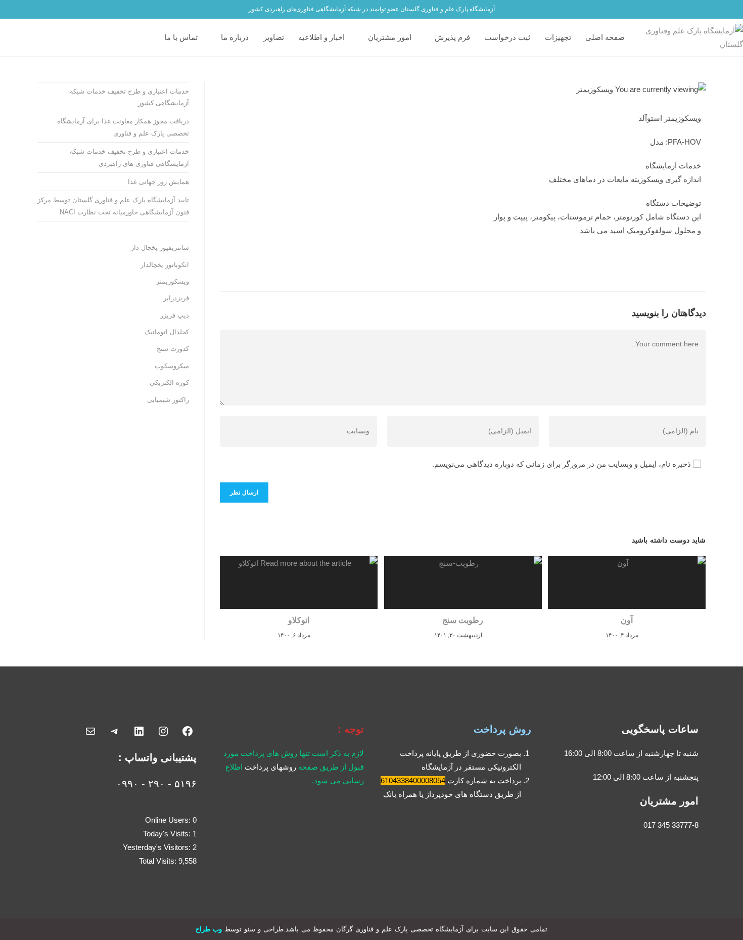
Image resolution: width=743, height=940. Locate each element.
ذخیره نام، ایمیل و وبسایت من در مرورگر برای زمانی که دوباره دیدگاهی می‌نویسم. (561, 464)
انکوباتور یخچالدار (165, 264)
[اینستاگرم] (163, 731)
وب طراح (209, 929)
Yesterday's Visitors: (158, 847)
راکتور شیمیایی (168, 400)
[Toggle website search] (152, 37)
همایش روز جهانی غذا (158, 182)
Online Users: (169, 820)
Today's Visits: (168, 833)
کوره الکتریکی (169, 382)
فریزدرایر (176, 298)
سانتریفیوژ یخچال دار (160, 247)
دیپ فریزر (174, 315)
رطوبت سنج (462, 620)
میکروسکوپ (172, 366)
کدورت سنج (173, 348)
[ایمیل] (90, 731)
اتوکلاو (298, 620)
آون (627, 620)
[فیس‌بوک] (187, 731)
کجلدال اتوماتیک (167, 332)
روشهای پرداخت (270, 767)
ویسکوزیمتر (172, 281)
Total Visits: (158, 861)
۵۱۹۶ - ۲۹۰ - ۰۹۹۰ (156, 783)
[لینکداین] (139, 731)
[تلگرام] (115, 731)
